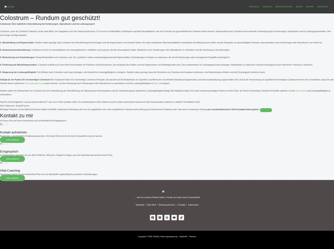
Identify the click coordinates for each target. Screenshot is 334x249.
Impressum (322, 7)
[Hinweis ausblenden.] (266, 110)
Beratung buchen (167, 205)
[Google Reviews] (167, 217)
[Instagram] (160, 217)
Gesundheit (301, 91)
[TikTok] (181, 217)
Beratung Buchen (284, 7)
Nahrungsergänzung (34, 83)
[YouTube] (174, 217)
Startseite (254, 7)
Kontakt (310, 7)
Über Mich (267, 7)
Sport (156, 83)
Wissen (299, 7)
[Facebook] (152, 217)
